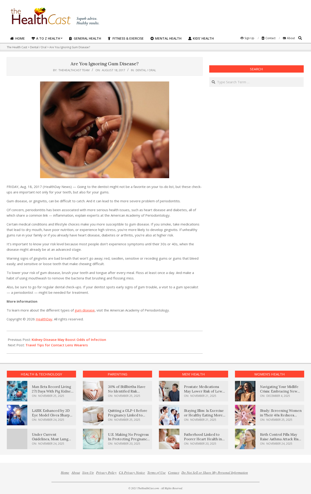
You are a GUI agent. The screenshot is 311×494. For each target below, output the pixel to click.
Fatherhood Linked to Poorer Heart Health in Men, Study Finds (203, 439)
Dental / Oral (146, 70)
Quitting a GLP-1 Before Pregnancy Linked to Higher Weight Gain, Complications (127, 417)
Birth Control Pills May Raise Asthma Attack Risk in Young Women (280, 439)
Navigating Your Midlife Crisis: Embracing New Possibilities (279, 391)
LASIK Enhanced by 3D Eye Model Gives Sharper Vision (52, 415)
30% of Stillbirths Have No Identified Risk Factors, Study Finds (126, 391)
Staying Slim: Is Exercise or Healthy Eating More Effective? (204, 415)
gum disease (85, 310)
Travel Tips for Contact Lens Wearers (56, 345)
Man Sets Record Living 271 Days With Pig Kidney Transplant (52, 391)
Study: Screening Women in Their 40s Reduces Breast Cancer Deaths (281, 415)
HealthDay (44, 319)
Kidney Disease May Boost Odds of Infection (69, 339)
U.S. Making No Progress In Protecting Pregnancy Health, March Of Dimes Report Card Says (128, 441)
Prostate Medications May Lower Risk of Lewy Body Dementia (204, 391)
